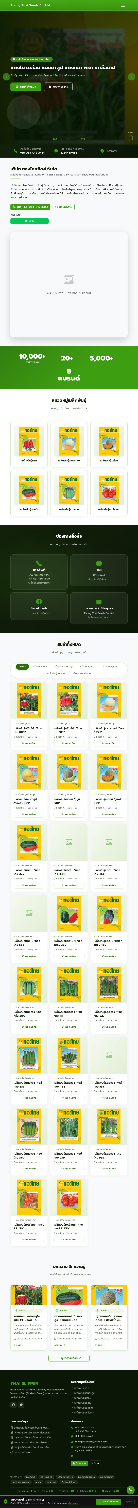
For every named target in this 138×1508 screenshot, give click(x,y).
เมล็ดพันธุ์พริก (40, 666)
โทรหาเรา (81, 1463)
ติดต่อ (97, 1463)
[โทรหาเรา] (131, 1490)
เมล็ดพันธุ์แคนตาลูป (63, 666)
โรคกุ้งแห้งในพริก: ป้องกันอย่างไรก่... (32, 1447)
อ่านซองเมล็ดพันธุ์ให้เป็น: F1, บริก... (31, 1428)
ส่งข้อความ (65, 207)
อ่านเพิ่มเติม (73, 1503)
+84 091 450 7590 (85, 1431)
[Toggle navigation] (123, 5)
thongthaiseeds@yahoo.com (91, 1441)
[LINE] (21, 1405)
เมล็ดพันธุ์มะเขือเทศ (81, 673)
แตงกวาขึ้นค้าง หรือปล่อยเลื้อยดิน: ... (32, 1442)
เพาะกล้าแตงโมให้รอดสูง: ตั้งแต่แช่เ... (32, 1432)
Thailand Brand (68, 1482)
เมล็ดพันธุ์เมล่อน (88, 666)
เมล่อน (39, 1482)
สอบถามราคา (60, 87)
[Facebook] (13, 1405)
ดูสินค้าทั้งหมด (27, 87)
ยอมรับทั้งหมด (110, 1501)
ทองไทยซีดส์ (46, 1477)
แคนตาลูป (51, 1482)
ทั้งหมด (22, 666)
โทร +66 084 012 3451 (32, 207)
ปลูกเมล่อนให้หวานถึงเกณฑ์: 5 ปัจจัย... (33, 1437)
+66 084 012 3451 (32, 153)
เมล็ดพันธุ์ (30, 1477)
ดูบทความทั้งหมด (71, 1358)
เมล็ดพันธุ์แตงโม (111, 666)
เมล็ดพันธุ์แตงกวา (56, 673)
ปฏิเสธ (129, 1501)
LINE (31, 221)
